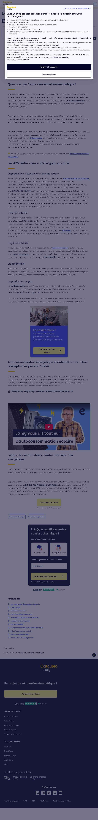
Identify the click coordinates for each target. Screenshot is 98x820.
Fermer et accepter (49, 67)
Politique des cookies (59, 57)
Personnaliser (49, 74)
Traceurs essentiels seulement (76, 8)
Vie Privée (25, 59)
